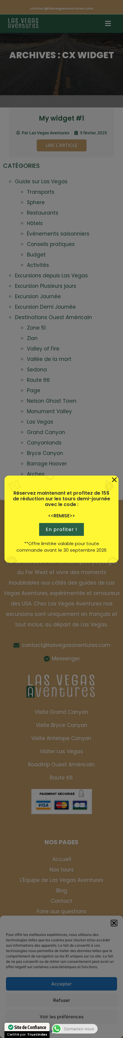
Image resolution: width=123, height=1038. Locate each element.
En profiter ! (61, 529)
